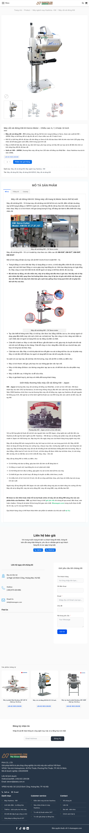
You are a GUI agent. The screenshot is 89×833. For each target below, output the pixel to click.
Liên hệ (65, 805)
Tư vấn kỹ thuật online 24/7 (43, 812)
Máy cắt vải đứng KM (67, 10)
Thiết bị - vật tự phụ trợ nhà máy (15, 809)
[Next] (81, 58)
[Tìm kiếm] (83, 3)
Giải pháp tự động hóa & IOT (14, 818)
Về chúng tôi (67, 800)
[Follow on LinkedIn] (27, 828)
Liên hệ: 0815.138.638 (11, 157)
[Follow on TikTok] (20, 828)
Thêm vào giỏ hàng (22, 162)
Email (59, 596)
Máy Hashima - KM (10, 800)
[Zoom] (6, 96)
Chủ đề (59, 606)
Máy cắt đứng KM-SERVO (27, 172)
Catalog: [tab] (25, 191)
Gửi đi (62, 632)
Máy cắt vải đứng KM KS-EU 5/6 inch (44, 700)
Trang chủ (18, 10)
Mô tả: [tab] (7, 191)
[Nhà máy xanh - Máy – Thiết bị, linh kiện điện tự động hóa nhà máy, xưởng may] (44, 3)
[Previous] (8, 58)
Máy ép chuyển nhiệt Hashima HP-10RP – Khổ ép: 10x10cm (74, 701)
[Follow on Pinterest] (24, 828)
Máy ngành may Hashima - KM (44, 10)
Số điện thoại (61, 586)
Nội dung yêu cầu (63, 615)
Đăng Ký (57, 739)
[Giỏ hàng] (86, 3)
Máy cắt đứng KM (12, 172)
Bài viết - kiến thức (69, 809)
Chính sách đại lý (69, 814)
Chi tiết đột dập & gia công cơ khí (15, 814)
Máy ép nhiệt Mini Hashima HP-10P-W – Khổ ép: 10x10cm (15, 701)
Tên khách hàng (62, 576)
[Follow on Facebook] (17, 828)
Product (27, 10)
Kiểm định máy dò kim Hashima (44, 800)
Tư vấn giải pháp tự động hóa (44, 817)
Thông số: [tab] (16, 191)
